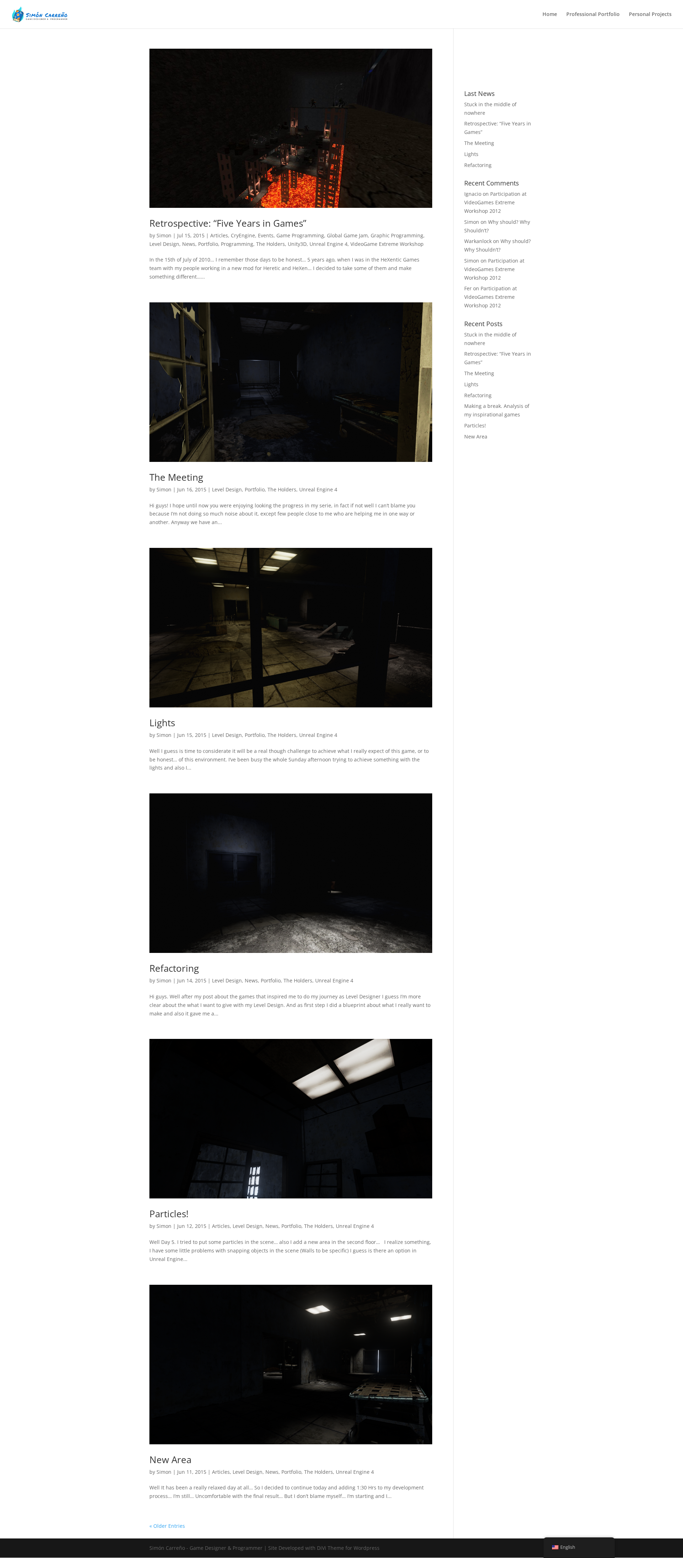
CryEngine (243, 235)
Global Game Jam (347, 235)
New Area (170, 1459)
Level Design (164, 244)
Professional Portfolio (593, 14)
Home (549, 14)
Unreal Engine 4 (328, 244)
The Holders (270, 244)
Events (266, 235)
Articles (219, 235)
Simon (164, 235)
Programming (237, 244)
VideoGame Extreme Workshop (387, 244)
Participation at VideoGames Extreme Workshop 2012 (495, 202)
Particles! (169, 1213)
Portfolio (208, 244)
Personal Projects (650, 14)
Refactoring (174, 968)
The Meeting (176, 477)
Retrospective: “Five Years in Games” (227, 223)
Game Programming (300, 235)
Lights (162, 722)
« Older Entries (167, 1525)
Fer (468, 288)
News (188, 244)
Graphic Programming (397, 235)
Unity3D (297, 244)
